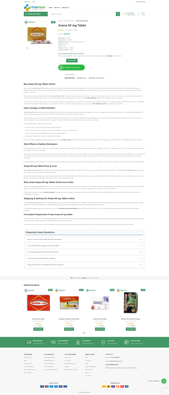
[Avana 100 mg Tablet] (38, 302)
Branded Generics (49, 360)
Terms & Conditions (90, 366)
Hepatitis (67, 366)
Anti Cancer (68, 357)
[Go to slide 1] (83, 332)
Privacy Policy (89, 369)
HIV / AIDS (68, 360)
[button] (84, 239)
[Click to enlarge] (27, 48)
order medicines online (99, 103)
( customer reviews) (71, 30)
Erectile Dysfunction (68, 21)
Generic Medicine (91, 98)
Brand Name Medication (51, 369)
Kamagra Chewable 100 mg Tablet (69, 319)
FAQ (86, 363)
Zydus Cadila (27, 372)
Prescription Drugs (49, 357)
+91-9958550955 (115, 357)
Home (60, 21)
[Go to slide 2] (85, 332)
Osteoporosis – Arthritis (71, 369)
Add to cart (72, 60)
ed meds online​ (66, 139)
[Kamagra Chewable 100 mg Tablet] (69, 302)
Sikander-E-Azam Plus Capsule (130, 319)
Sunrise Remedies (29, 366)
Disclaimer (88, 375)
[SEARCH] (118, 14)
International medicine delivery (68, 208)
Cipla (25, 360)
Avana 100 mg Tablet (38, 319)
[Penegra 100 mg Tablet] (100, 302)
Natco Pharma (28, 363)
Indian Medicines (49, 366)
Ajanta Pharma (28, 357)
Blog (86, 357)
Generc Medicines (49, 363)
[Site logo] (35, 7)
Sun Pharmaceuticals (30, 369)
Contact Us (88, 360)
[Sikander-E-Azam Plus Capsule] (130, 302)
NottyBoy (110, 56)
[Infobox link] (128, 14)
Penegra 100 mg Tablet (100, 319)
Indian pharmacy (49, 192)
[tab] (70, 77)
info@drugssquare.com (116, 361)
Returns (87, 372)
